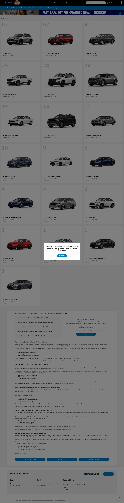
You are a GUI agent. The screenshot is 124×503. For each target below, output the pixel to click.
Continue (62, 255)
